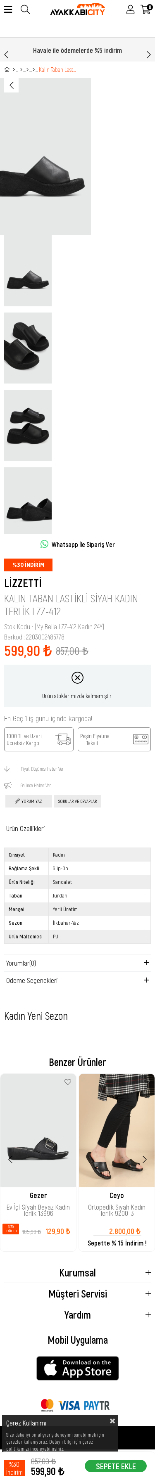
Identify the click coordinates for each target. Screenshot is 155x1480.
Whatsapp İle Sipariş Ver (83, 544)
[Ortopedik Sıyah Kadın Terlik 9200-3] (117, 1130)
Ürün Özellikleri (25, 828)
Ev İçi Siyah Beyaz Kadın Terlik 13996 (38, 1209)
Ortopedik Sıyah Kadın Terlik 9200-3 (116, 1209)
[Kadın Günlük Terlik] (34, 70)
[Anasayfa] (14, 70)
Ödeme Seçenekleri (32, 980)
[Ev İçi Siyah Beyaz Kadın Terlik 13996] (38, 1130)
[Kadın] (21, 70)
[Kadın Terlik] (27, 70)
